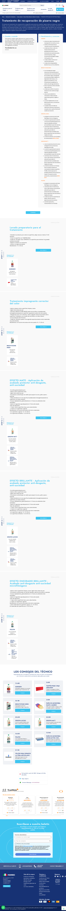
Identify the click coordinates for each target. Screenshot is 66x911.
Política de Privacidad (44, 881)
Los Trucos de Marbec (44, 1)
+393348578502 (35, 782)
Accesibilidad (42, 895)
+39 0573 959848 (40, 866)
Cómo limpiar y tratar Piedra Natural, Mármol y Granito (28, 16)
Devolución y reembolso (29, 878)
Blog (52, 1)
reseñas (17, 791)
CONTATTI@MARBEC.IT (57, 866)
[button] (60, 791)
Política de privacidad (28, 846)
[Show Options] (49, 841)
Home (3, 16)
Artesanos (23, 1)
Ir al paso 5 (43, 518)
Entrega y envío (27, 881)
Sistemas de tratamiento (32, 1)
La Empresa (16, 1)
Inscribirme (33, 854)
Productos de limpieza (29, 876)
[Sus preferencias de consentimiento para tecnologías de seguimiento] (64, 909)
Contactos (41, 885)
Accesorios (43, 9)
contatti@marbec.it (6, 883)
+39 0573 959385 (7, 881)
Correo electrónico (20, 834)
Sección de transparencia (48, 907)
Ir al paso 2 (43, 250)
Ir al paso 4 (43, 417)
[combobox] (32, 841)
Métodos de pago (28, 880)
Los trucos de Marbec (29, 886)
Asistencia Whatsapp (39, 12)
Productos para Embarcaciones (31, 9)
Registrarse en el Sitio (44, 889)
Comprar (23, 693)
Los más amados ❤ (50, 9)
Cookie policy (42, 883)
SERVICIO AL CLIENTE (9, 866)
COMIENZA (33, 212)
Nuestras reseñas (61, 12)
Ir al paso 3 (43, 327)
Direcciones (6, 886)
